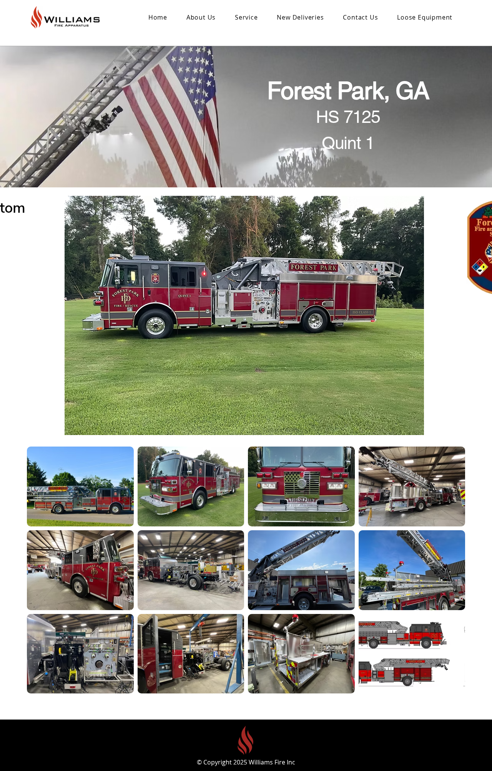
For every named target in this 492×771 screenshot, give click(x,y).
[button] (300, 17)
